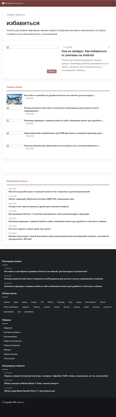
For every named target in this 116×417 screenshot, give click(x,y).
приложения (9, 312)
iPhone (50, 302)
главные (36, 307)
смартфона (29, 312)
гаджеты (25, 307)
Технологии (9, 358)
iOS (42, 302)
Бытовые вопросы (12, 332)
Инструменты (90, 302)
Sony (70, 302)
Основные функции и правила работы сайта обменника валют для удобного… (64, 120)
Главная (10, 15)
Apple (16, 302)
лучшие (47, 307)
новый (86, 307)
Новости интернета (13, 341)
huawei (34, 302)
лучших (57, 307)
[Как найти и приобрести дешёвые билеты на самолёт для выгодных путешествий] (14, 99)
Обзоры (7, 350)
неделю (77, 307)
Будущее (8, 328)
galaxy (24, 302)
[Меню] (112, 4)
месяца (67, 307)
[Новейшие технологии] (12, 3)
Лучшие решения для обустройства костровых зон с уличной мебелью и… (62, 146)
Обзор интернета (12, 345)
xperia (78, 302)
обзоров (96, 307)
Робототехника (11, 354)
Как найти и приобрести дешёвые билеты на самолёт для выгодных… (59, 95)
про (19, 312)
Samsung (61, 302)
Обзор (102, 302)
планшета (107, 307)
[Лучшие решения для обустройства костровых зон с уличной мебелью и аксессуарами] (14, 149)
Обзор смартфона (11, 307)
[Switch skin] (107, 4)
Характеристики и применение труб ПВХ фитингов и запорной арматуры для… (64, 133)
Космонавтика (10, 337)
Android (7, 302)
